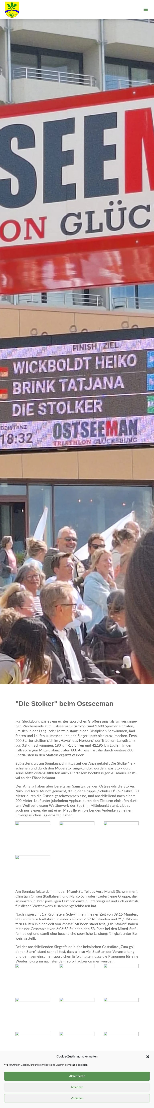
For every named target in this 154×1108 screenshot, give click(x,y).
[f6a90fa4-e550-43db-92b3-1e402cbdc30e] (77, 976)
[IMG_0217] (32, 1010)
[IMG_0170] (121, 833)
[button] (148, 1057)
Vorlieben (77, 1098)
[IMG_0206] (32, 976)
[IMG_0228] (32, 1044)
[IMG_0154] (32, 833)
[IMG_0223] (77, 1044)
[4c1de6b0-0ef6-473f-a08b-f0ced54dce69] (77, 1010)
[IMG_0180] (32, 867)
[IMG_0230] (121, 1044)
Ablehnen (77, 1087)
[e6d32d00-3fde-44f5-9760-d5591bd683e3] (121, 976)
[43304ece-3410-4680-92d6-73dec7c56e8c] (121, 1010)
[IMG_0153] (77, 833)
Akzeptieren (77, 1076)
